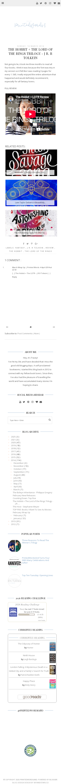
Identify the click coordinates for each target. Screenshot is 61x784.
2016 (13, 454)
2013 (13, 521)
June (16, 480)
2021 (13, 439)
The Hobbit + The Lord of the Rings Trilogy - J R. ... (33, 502)
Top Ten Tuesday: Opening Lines (37, 575)
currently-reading (32, 637)
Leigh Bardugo (30, 659)
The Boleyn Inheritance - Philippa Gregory (32, 492)
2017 (13, 451)
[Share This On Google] (36, 243)
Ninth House (29, 655)
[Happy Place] (53, 687)
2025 (13, 436)
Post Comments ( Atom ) (29, 333)
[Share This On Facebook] (24, 243)
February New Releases (24, 495)
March (16, 489)
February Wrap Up (21, 512)
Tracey (22, 609)
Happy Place (29, 681)
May (16, 483)
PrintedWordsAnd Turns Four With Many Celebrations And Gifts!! (36, 560)
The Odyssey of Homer (29, 643)
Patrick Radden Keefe (30, 675)
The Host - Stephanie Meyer (26, 506)
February (18, 515)
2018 (13, 448)
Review (50, 248)
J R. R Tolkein (35, 248)
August (17, 474)
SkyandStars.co (41, 782)
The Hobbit (16, 251)
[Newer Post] (7, 327)
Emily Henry (30, 685)
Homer (30, 647)
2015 (13, 457)
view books (41, 620)
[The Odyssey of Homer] (53, 650)
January (17, 518)
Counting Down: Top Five (24, 498)
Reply (14, 277)
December (19, 463)
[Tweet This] (27, 243)
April (16, 486)
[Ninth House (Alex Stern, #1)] (53, 662)
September (19, 471)
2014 (13, 460)
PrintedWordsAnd (28, 780)
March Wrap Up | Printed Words (25, 267)
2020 (13, 442)
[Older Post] (53, 327)
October (18, 469)
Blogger (53, 780)
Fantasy (20, 248)
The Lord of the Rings (38, 251)
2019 (13, 445)
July (15, 477)
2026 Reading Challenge (27, 604)
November (19, 466)
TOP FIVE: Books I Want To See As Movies (32, 509)
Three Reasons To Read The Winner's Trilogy (35, 541)
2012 (13, 524)
